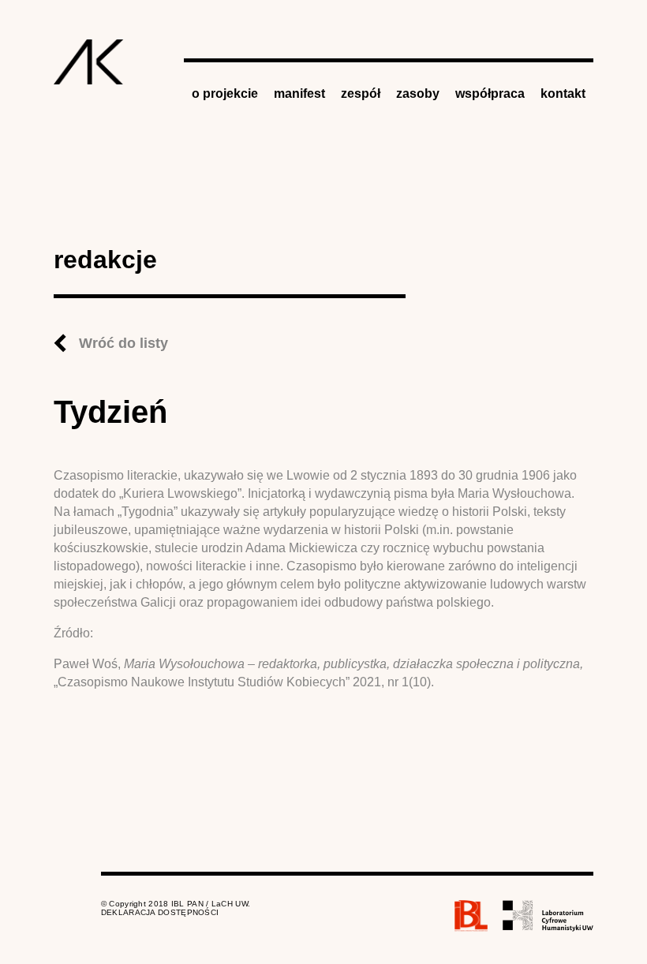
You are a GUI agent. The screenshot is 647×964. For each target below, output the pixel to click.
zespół (360, 93)
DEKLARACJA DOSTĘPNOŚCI (160, 912)
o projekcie (225, 93)
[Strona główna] (89, 61)
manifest (299, 93)
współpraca (490, 93)
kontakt (562, 93)
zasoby (417, 93)
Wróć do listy (123, 343)
